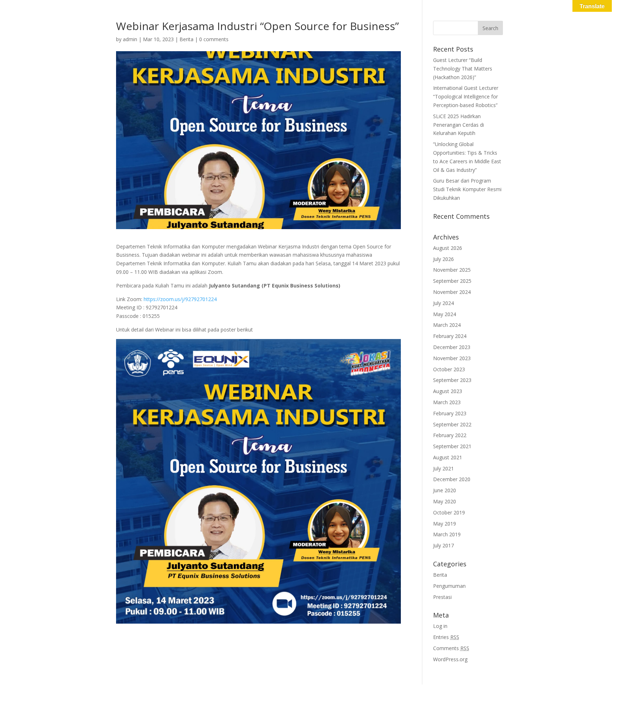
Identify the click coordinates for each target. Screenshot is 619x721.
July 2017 (443, 545)
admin (130, 39)
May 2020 (444, 501)
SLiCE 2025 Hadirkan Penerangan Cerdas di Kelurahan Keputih (458, 125)
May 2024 (444, 314)
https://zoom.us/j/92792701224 (180, 299)
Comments (451, 648)
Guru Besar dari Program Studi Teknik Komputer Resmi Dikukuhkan (467, 189)
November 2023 (452, 358)
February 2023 (449, 413)
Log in (440, 626)
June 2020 (444, 490)
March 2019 (447, 534)
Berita (186, 39)
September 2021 (452, 446)
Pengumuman (449, 585)
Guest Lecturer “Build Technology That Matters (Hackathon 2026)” (462, 69)
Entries (446, 637)
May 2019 (444, 523)
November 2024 (452, 292)
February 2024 (449, 336)
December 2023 (451, 347)
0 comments (214, 39)
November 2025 (452, 269)
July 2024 (443, 303)
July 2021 (443, 468)
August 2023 (447, 391)
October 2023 (449, 369)
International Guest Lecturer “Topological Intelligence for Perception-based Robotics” (465, 96)
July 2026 (443, 259)
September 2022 (452, 424)
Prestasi (442, 597)
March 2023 (447, 402)
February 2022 (449, 435)
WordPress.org (450, 659)
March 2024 (447, 324)
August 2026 (447, 248)
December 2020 (451, 479)
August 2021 (447, 457)
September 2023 (452, 380)
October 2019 (449, 512)
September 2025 (452, 280)
